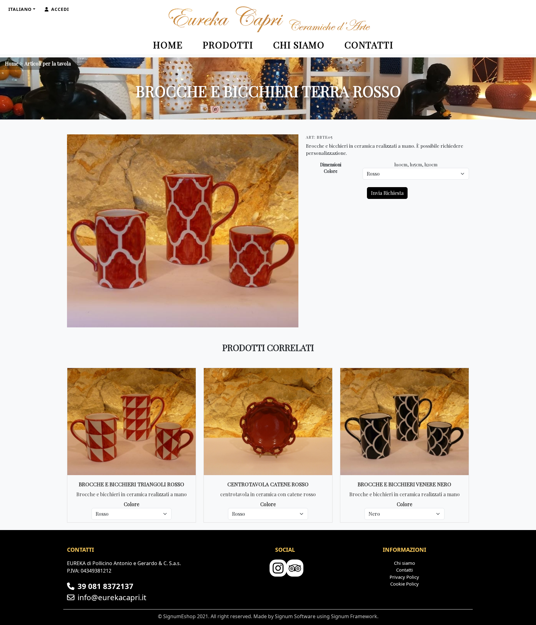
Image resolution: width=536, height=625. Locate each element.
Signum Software (295, 616)
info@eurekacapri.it (112, 597)
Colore (330, 171)
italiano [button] (20, 9)
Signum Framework (354, 616)
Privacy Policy (404, 577)
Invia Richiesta (387, 193)
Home (168, 44)
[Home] (268, 19)
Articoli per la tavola (48, 63)
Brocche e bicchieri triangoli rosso (131, 484)
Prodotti (228, 44)
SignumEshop (179, 616)
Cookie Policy (404, 584)
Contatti (368, 44)
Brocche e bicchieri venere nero (404, 484)
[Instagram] (277, 568)
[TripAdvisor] (294, 568)
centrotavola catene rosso (268, 484)
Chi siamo (298, 44)
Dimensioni (330, 165)
